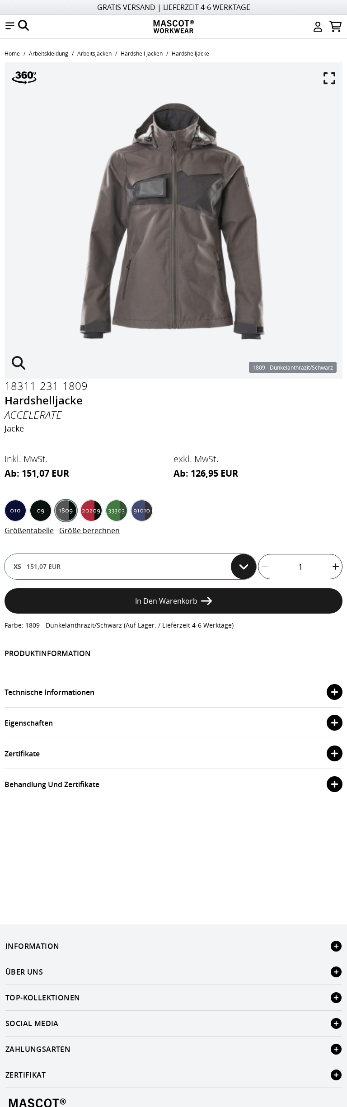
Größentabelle (29, 530)
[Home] (173, 26)
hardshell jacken (142, 53)
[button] (9, 26)
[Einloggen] (318, 27)
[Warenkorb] (335, 27)
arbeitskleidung (48, 53)
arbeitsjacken (94, 53)
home (12, 53)
